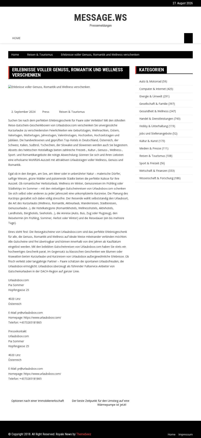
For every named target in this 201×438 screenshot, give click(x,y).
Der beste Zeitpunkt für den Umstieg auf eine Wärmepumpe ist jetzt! (100, 402)
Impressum (185, 434)
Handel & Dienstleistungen (156, 118)
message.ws (100, 17)
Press (45, 112)
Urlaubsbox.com (72, 232)
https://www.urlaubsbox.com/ (42, 317)
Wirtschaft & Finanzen (153, 170)
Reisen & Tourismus (72, 112)
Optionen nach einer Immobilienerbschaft (37, 401)
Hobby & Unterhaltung (153, 126)
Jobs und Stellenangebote (155, 133)
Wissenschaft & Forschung (156, 178)
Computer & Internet (152, 89)
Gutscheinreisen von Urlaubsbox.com (77, 246)
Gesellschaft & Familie (153, 104)
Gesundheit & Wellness (154, 111)
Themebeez (83, 434)
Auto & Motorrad (150, 81)
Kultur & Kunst (148, 141)
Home (16, 38)
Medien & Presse (150, 148)
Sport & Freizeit (149, 163)
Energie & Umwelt (150, 96)
